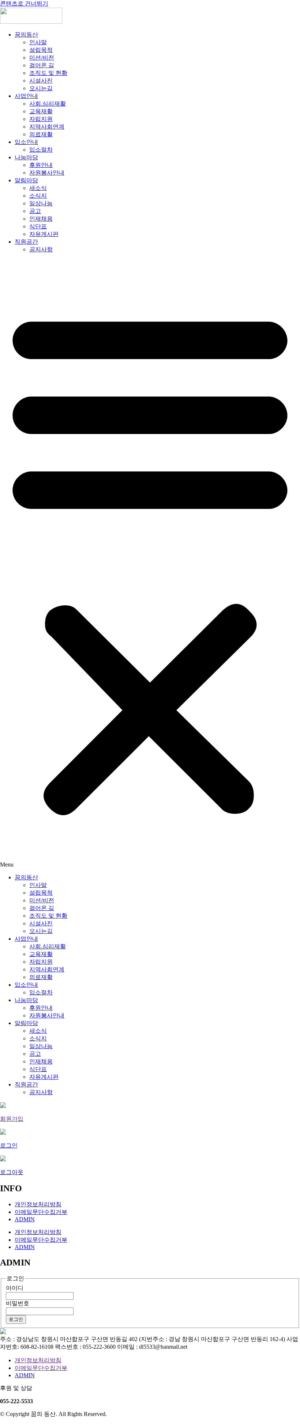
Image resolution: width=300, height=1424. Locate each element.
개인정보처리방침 (38, 1204)
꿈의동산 (26, 34)
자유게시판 (44, 234)
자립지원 (41, 119)
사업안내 (26, 96)
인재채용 (41, 219)
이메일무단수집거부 (41, 1212)
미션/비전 (41, 57)
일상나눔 (41, 203)
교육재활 (41, 111)
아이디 (14, 1288)
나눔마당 (26, 157)
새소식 (38, 188)
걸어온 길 (41, 65)
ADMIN (25, 1219)
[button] (150, 563)
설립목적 (41, 50)
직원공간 (26, 242)
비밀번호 (17, 1303)
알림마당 (26, 180)
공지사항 (41, 249)
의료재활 (41, 134)
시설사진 (41, 80)
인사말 (38, 42)
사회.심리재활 (47, 103)
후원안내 (41, 165)
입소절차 (41, 149)
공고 (35, 211)
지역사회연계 (46, 126)
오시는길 (41, 88)
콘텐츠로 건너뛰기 (24, 3)
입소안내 (26, 142)
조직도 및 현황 (48, 73)
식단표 (38, 226)
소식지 (38, 196)
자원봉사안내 (46, 173)
